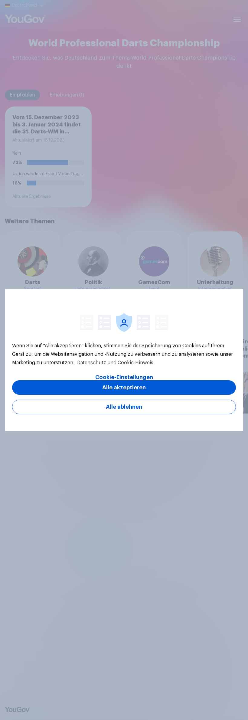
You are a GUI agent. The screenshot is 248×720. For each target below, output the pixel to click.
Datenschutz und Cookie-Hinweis (114, 362)
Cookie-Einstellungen (124, 377)
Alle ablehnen (124, 407)
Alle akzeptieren (124, 387)
